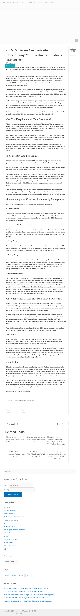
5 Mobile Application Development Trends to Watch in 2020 (23, 591)
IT (4, 523)
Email (6, 485)
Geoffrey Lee (10, 66)
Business (7, 507)
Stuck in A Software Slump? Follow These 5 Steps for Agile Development (28, 601)
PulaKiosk (7, 533)
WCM (5, 549)
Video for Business (10, 546)
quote (21, 575)
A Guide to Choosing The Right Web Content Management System (26, 588)
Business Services (10, 510)
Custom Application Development (24, 400)
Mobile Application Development (14, 530)
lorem (14, 575)
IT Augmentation (9, 526)
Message (7, 490)
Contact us (9, 391)
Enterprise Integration (11, 520)
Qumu (6, 536)
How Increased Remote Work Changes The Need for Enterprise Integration (29, 595)
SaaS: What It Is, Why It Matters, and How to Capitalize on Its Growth (27, 598)
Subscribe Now (13, 494)
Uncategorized (8, 542)
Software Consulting (10, 539)
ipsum (7, 575)
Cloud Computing (9, 514)
